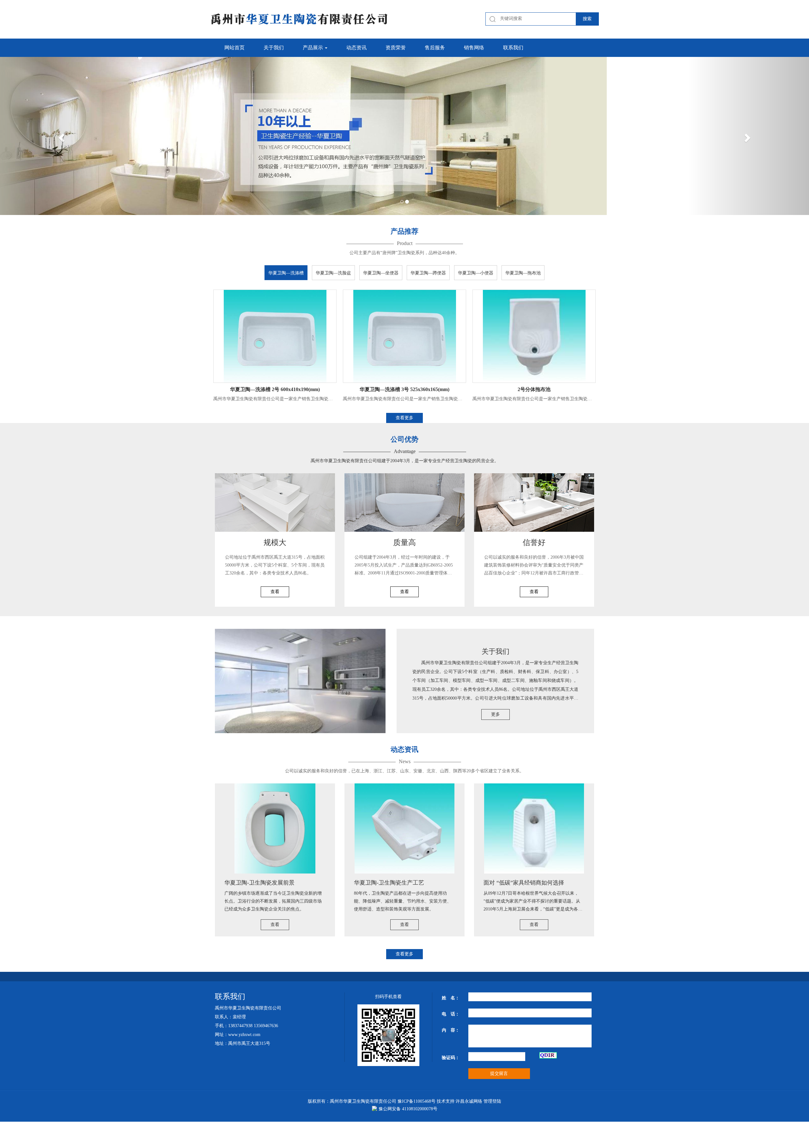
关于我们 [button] (274, 47)
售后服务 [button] (435, 47)
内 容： (450, 1030)
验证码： (450, 1057)
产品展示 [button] (313, 47)
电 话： (450, 1014)
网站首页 (234, 47)
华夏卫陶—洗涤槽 (286, 273)
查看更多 (404, 417)
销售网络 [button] (474, 47)
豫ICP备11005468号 (416, 1101)
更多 (495, 714)
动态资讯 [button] (356, 47)
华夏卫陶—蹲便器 (428, 273)
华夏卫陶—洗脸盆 (333, 273)
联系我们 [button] (513, 47)
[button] (60, 136)
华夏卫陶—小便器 (475, 273)
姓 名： (450, 998)
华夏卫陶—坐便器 (380, 273)
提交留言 (499, 1073)
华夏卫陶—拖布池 (523, 273)
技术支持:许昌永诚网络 (459, 1101)
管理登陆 (492, 1101)
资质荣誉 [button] (396, 47)
